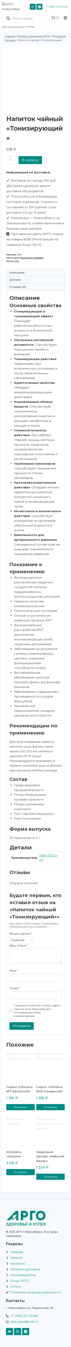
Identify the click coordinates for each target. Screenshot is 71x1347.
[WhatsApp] (33, 7)
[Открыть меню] (65, 21)
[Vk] (9, 1331)
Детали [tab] (15, 279)
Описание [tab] (17, 272)
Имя (13, 971)
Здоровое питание (32, 258)
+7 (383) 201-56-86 (56, 6)
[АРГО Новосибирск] (12, 6)
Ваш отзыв (18, 945)
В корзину (30, 160)
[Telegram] (39, 7)
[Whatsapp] (17, 1331)
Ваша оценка (20, 933)
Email (14, 988)
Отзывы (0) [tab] (17, 287)
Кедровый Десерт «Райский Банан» (50, 1156)
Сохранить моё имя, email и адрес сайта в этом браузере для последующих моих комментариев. (37, 1010)
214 (17, 261)
